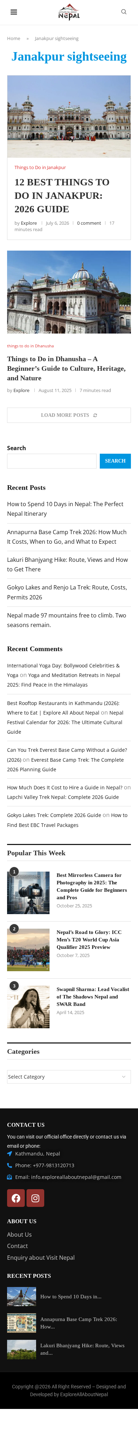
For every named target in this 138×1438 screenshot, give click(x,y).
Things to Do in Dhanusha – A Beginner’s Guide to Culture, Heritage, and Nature (66, 368)
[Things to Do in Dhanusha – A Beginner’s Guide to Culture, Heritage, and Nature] (69, 292)
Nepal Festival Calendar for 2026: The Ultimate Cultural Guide (65, 722)
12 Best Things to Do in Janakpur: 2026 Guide (62, 195)
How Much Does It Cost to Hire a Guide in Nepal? (64, 787)
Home (13, 38)
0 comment (89, 223)
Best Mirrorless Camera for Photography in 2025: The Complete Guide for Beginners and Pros (92, 886)
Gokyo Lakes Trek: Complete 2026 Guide (54, 815)
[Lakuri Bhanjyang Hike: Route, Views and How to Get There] (21, 1349)
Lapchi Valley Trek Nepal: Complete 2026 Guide (63, 797)
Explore (29, 223)
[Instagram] (35, 1198)
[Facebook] (16, 1198)
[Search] (123, 12)
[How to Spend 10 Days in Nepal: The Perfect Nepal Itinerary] (21, 1296)
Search (16, 448)
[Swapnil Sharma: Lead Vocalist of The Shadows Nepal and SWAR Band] (28, 1007)
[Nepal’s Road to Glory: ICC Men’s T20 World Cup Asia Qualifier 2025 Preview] (28, 950)
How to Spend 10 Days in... (71, 1296)
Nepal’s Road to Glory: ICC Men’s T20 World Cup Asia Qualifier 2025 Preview (89, 939)
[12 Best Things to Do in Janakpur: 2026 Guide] (69, 116)
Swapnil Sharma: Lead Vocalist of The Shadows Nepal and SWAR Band (93, 996)
